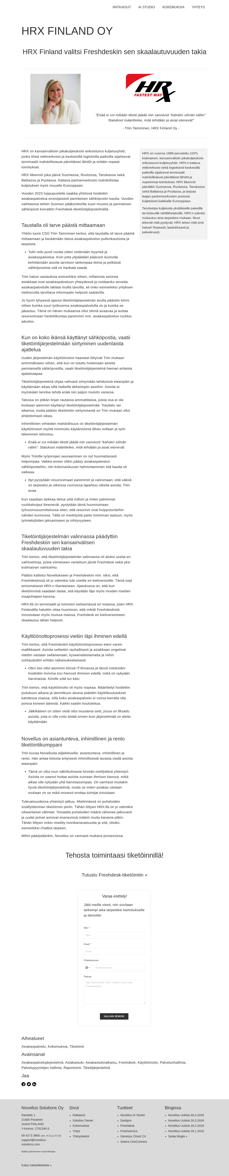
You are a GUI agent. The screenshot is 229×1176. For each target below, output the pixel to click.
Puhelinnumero (91, 960)
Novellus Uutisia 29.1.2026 (186, 1131)
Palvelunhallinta (172, 1062)
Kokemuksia (173, 7)
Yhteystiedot (81, 1136)
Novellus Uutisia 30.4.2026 (186, 1115)
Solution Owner (83, 1120)
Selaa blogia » (177, 1136)
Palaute (87, 976)
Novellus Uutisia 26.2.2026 (186, 1125)
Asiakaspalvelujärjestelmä (42, 1062)
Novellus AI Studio (132, 1115)
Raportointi (72, 1068)
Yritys (76, 1131)
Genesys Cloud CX (133, 1136)
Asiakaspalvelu (33, 1046)
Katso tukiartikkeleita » (36, 1165)
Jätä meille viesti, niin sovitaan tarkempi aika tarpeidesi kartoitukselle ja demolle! (114, 910)
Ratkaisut (122, 7)
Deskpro (126, 1120)
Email (87, 944)
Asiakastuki (74, 1062)
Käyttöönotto (148, 1062)
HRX (145, 153)
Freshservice (129, 1131)
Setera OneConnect (133, 1141)
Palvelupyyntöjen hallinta (41, 1068)
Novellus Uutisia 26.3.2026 (186, 1120)
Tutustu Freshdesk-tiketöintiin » (115, 875)
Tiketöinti (77, 1046)
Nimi (86, 928)
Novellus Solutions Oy (42, 1107)
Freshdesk (127, 1062)
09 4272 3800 (30, 1135)
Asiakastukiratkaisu (101, 1062)
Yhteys (198, 7)
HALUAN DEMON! (114, 1016)
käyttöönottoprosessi (86, 644)
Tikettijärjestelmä (96, 1068)
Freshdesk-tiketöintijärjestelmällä (81, 209)
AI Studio (146, 7)
